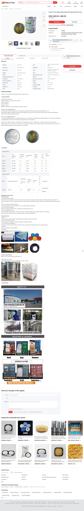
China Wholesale (37, 502)
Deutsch (39, 503)
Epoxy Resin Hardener (47, 492)
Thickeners (44, 479)
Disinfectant (3, 475)
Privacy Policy (60, 506)
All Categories (5, 6)
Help (61, 6)
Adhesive (10, 8)
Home (2, 8)
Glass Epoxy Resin (57, 492)
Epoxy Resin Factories (36, 492)
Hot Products (12, 502)
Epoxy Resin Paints (5, 495)
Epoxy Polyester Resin (68, 492)
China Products (18, 502)
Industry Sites (50, 502)
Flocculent (44, 475)
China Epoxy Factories (25, 492)
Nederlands (44, 503)
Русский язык (31, 503)
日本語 (55, 503)
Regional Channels (56, 502)
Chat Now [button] (75, 22)
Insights (73, 502)
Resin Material (5, 492)
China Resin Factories (14, 492)
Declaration (55, 506)
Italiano (36, 503)
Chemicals (6, 8)
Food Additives (65, 479)
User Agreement (49, 506)
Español (17, 503)
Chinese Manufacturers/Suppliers (27, 502)
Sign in (81, 3)
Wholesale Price (43, 502)
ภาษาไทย (62, 503)
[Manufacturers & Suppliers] (8, 2)
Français (26, 503)
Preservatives (3, 479)
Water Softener (65, 475)
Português (21, 503)
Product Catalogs (18, 472)
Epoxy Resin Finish (15, 495)
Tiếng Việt (70, 503)
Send (10, 412)
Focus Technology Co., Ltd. (33, 506)
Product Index (63, 502)
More (2, 497)
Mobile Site (68, 502)
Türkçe (66, 503)
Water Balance (24, 475)
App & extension (68, 6)
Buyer (54, 6)
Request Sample (70, 25)
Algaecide (23, 477)
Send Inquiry (57, 22)
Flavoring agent (65, 477)
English (13, 503)
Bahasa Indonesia (76, 503)
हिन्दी (58, 503)
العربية (49, 503)
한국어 (52, 503)
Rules (82, 6)
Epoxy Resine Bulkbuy (26, 495)
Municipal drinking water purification (49, 477)
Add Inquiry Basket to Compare (24, 48)
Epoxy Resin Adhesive (17, 8)
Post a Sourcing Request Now (35, 412)
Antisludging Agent (4, 477)
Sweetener (24, 479)
